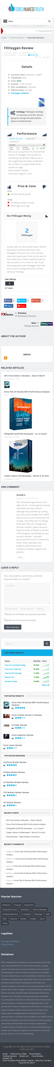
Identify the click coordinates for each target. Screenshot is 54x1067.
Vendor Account (16, 138)
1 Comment (22, 55)
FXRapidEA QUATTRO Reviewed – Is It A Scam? (25, 433)
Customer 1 (31, 138)
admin (14, 53)
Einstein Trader (11, 681)
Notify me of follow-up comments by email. (26, 614)
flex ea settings (40, 909)
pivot (4, 919)
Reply (20, 557)
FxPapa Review (31, 325)
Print (39, 57)
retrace (13, 919)
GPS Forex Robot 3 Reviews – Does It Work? (24, 375)
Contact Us (7, 1058)
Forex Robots (11, 55)
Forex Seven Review (12, 745)
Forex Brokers (37, 1056)
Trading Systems (9, 1056)
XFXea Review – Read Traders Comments (23, 836)
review (23, 919)
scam (42, 919)
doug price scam (9, 909)
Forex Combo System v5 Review (27, 715)
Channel (17, 905)
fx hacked (25, 914)
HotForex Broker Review (14, 762)
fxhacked (38, 914)
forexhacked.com (10, 914)
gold (48, 914)
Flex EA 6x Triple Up (13, 669)
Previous (22, 313)
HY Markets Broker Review (15, 782)
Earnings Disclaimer (10, 941)
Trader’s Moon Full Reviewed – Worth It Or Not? (26, 476)
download (24, 909)
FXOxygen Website (20, 93)
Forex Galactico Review (22, 735)
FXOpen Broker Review (14, 772)
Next (33, 323)
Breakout (6, 905)
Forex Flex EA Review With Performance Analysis (27, 391)
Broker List (24, 1056)
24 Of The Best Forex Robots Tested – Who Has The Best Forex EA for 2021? (27, 1061)
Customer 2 (14, 141)
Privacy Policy (7, 944)
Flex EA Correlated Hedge (15, 665)
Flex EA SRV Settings (13, 673)
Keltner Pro (9, 677)
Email (48, 57)
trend (4, 923)
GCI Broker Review (12, 802)
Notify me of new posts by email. (21, 620)
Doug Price (29, 905)
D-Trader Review (19, 725)
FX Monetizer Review (25, 315)
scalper (33, 919)
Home (5, 1054)
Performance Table (18, 1054)
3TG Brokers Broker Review (16, 792)
